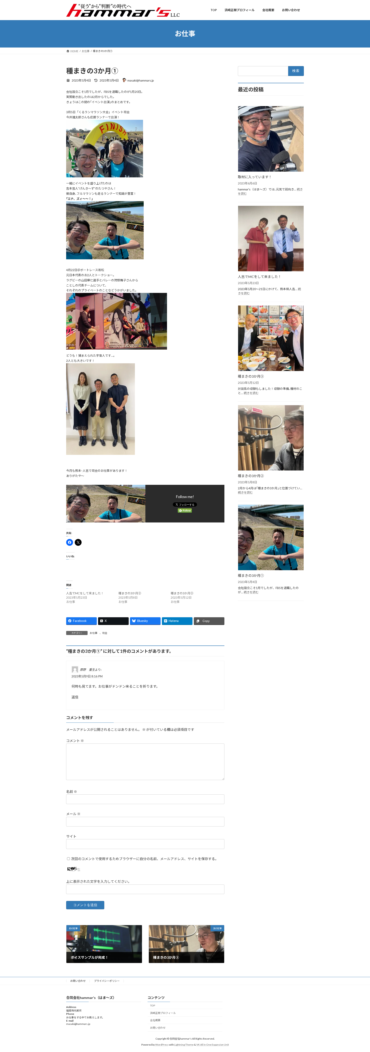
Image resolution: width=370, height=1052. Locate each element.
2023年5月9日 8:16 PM (87, 676)
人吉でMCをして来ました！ (85, 593)
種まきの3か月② (129, 593)
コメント (75, 741)
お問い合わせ (78, 980)
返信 (75, 697)
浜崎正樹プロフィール (163, 1013)
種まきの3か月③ (182, 593)
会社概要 (155, 1020)
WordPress (162, 1044)
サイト (71, 836)
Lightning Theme (184, 1044)
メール (73, 814)
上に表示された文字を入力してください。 (98, 882)
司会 (104, 633)
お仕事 (93, 633)
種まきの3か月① (251, 575)
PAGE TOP (357, 1016)
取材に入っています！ (255, 177)
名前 (71, 791)
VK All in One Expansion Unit (212, 1044)
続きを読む (251, 393)
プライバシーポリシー (107, 980)
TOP (152, 1005)
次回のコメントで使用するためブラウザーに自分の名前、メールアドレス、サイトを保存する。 (144, 859)
